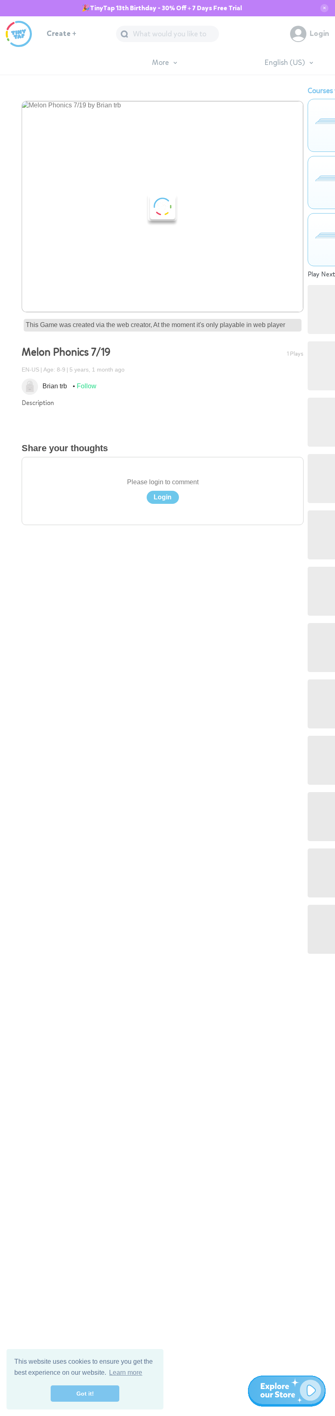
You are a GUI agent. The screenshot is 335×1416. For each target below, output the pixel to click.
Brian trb (55, 386)
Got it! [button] (85, 1393)
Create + (61, 33)
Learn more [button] (125, 1372)
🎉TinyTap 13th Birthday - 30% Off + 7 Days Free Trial (162, 8)
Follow (86, 386)
